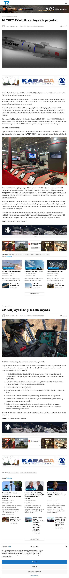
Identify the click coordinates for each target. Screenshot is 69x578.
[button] (66, 546)
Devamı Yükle (34, 293)
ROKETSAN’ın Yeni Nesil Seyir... (34, 271)
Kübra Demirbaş (9, 273)
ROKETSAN (46, 254)
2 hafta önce (14, 523)
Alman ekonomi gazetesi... (55, 271)
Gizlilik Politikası (35, 575)
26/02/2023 (23, 26)
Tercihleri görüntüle (34, 572)
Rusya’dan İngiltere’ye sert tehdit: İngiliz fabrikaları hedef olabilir (56, 494)
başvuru (11, 472)
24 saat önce (28, 275)
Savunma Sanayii (12, 16)
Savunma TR (13, 26)
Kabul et (34, 562)
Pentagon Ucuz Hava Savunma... (11, 271)
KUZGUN (11, 254)
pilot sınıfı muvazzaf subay (28, 472)
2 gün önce (28, 502)
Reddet (34, 567)
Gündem (10, 306)
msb (17, 472)
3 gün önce (51, 501)
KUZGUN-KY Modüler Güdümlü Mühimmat (28, 254)
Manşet (51, 489)
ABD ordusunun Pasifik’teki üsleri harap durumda (15, 519)
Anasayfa (4, 16)
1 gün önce (51, 275)
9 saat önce (6, 275)
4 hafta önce (59, 528)
